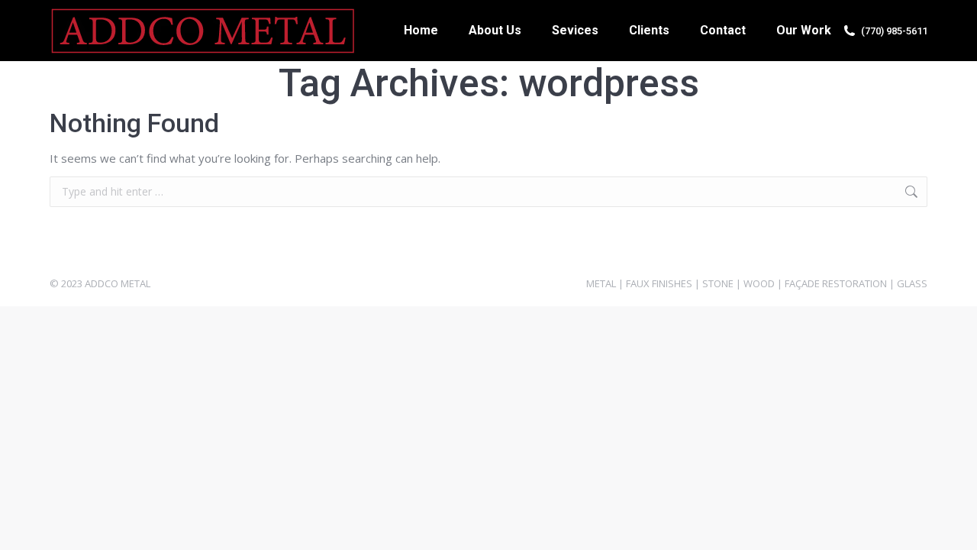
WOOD (759, 283)
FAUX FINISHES (659, 283)
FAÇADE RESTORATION (836, 283)
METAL (601, 283)
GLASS (912, 283)
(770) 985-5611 (894, 31)
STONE (718, 283)
